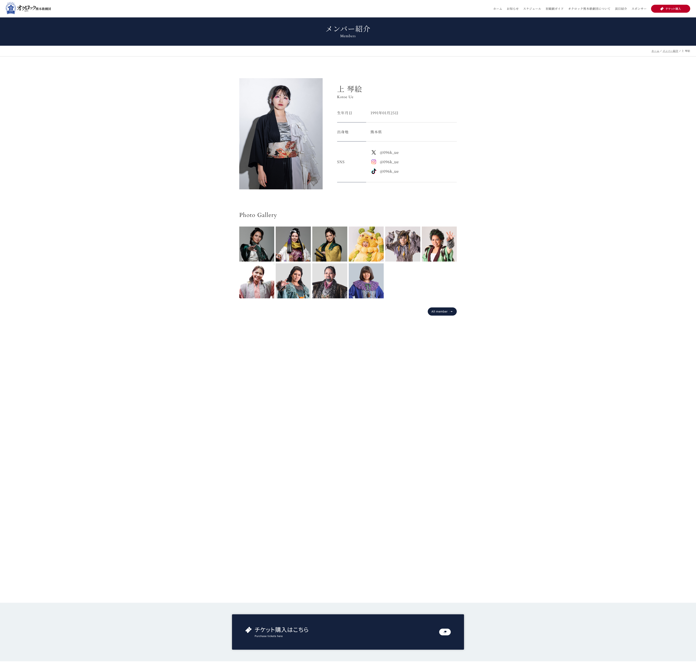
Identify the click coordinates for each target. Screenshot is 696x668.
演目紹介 (621, 9)
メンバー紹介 (670, 51)
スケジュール (532, 9)
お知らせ (513, 9)
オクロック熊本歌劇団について (589, 9)
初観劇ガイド (555, 9)
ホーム (497, 9)
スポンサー (639, 9)
